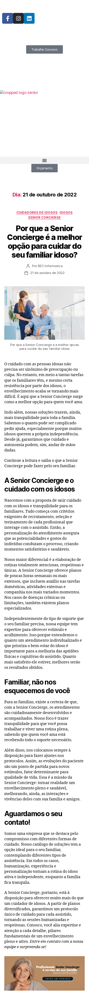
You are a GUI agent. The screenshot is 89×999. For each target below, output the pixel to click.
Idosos (66, 212)
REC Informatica (50, 266)
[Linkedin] (29, 18)
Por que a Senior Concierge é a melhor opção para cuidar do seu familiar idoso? (44, 242)
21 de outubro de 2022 (47, 273)
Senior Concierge (44, 217)
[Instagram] (18, 18)
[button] (44, 160)
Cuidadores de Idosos (36, 212)
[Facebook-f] (7, 18)
